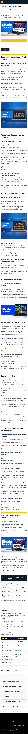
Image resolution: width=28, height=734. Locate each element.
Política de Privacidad (14, 716)
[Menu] (2, 2)
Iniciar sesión (14, 44)
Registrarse (14, 40)
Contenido (5, 49)
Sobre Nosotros (14, 722)
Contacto (14, 719)
